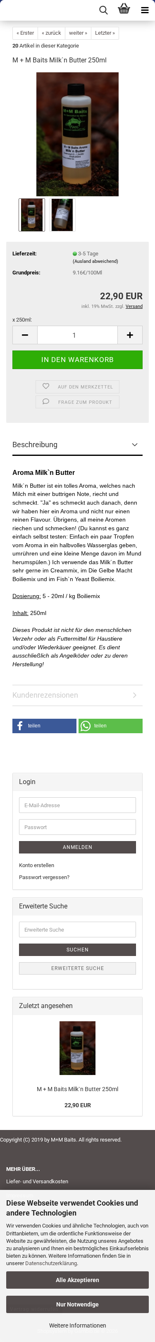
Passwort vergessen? (44, 877)
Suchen (78, 950)
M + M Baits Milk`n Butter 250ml (77, 1089)
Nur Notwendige (77, 1304)
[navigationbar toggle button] (144, 10)
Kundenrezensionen (45, 695)
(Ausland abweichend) (95, 261)
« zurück (51, 33)
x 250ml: (22, 320)
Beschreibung (34, 444)
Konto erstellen (36, 865)
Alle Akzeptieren (77, 1280)
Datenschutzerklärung (51, 1263)
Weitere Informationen (77, 1325)
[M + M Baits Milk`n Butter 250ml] (77, 134)
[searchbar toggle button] (103, 10)
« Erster (25, 33)
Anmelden (78, 847)
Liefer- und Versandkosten (37, 1181)
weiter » (78, 33)
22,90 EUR (77, 1105)
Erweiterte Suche (77, 968)
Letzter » (105, 33)
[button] (24, 335)
